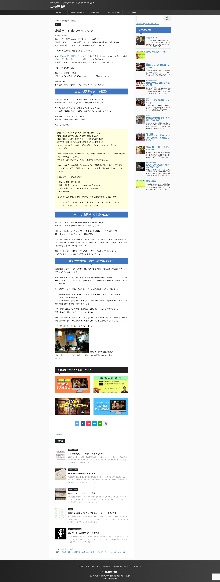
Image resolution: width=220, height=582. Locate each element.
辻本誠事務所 (58, 6)
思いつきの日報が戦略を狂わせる (82, 473)
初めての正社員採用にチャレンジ (73, 56)
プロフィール (131, 12)
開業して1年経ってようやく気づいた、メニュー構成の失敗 (92, 513)
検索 (167, 18)
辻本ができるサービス (76, 12)
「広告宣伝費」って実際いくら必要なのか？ (86, 453)
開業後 (59, 434)
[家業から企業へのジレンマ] (94, 423)
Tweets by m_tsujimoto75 (147, 23)
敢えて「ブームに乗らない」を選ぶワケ (84, 533)
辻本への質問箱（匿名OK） (113, 13)
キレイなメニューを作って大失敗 (82, 493)
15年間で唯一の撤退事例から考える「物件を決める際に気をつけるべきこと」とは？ (94, 552)
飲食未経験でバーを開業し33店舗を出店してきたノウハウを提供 (110, 576)
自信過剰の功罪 (67, 549)
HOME (58, 12)
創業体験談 (95, 12)
